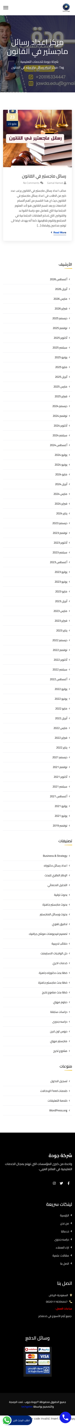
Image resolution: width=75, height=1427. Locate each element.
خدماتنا (65, 1231)
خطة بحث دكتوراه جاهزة (53, 973)
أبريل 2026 (61, 289)
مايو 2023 (61, 591)
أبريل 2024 (61, 484)
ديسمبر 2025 (59, 318)
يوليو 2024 (61, 455)
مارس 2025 (60, 386)
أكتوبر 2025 (60, 337)
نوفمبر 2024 (60, 416)
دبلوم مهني (60, 1002)
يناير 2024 (61, 513)
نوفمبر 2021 (60, 767)
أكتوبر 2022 (60, 659)
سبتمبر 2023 (59, 552)
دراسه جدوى (59, 1021)
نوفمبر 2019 (60, 825)
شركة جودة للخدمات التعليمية (39, 61)
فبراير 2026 (61, 308)
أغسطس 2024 (58, 445)
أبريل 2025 (61, 377)
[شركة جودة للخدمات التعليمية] (66, 7)
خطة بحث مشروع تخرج (54, 992)
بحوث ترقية (60, 895)
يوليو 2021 (61, 806)
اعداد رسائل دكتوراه (55, 865)
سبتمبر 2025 (59, 347)
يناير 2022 (61, 747)
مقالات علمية (60, 1255)
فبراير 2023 (61, 620)
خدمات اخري (59, 963)
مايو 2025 (61, 367)
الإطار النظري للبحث (56, 875)
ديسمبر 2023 (59, 523)
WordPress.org (58, 1110)
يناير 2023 (61, 630)
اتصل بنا (64, 1263)
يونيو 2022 (61, 698)
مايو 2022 (61, 708)
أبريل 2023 (61, 601)
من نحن (64, 1223)
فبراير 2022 (61, 737)
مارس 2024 (60, 494)
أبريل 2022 (61, 718)
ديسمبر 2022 (59, 640)
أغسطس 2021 (58, 796)
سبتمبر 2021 (59, 786)
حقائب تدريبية (59, 943)
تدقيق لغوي (59, 924)
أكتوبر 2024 (60, 425)
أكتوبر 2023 (60, 542)
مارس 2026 (60, 298)
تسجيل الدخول (58, 1081)
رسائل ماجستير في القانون (44, 176)
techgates (27, 1406)
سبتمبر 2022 (59, 669)
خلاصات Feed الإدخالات (53, 1091)
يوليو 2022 (61, 689)
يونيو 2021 (61, 816)
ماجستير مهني (58, 1041)
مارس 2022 (60, 728)
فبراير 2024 (61, 503)
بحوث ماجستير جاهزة (54, 904)
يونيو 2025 (61, 357)
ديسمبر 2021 (59, 757)
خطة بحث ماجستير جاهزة (52, 982)
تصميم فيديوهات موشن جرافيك (48, 934)
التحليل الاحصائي (57, 885)
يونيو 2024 (61, 464)
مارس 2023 (60, 611)
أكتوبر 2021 (60, 776)
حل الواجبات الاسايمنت (54, 953)
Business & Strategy (55, 855)
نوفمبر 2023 (60, 533)
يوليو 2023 (61, 572)
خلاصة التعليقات (57, 1100)
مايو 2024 (61, 474)
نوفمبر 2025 (60, 328)
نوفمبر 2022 (60, 650)
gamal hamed (55, 182)
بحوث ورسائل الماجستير (53, 914)
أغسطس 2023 (58, 562)
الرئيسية (64, 1215)
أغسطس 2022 (58, 679)
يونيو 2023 (61, 581)
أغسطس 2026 (58, 279)
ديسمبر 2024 (59, 406)
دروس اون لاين (58, 1031)
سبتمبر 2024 (59, 435)
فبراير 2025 (61, 396)
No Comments (31, 182)
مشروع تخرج (60, 1051)
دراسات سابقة (58, 1012)
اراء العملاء (62, 1247)
